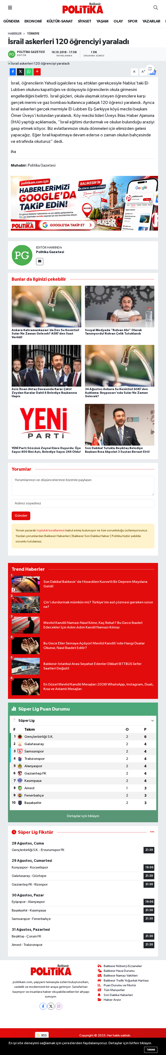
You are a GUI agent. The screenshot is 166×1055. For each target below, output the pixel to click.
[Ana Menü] (10, 8)
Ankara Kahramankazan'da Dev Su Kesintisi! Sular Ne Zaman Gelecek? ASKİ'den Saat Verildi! (45, 334)
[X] (50, 1006)
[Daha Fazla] (37, 71)
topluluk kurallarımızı (51, 530)
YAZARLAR (151, 21)
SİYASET (84, 21)
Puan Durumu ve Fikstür (120, 985)
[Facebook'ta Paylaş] (13, 71)
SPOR (132, 21)
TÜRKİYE (33, 33)
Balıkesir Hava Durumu (119, 970)
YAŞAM (102, 21)
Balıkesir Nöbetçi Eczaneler (123, 966)
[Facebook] (43, 1006)
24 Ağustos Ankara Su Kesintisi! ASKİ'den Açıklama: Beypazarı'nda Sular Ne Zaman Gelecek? (116, 393)
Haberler (15, 33)
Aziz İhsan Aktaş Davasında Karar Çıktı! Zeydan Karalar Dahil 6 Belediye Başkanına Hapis (44, 393)
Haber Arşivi (112, 999)
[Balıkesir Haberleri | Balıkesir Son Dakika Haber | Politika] (82, 7)
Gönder (21, 516)
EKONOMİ (33, 21)
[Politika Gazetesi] (22, 255)
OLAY (118, 21)
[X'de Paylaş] (20, 71)
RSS (44, 1035)
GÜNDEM (11, 21)
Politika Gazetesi (50, 252)
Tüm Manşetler (114, 990)
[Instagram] (58, 1006)
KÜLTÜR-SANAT (60, 21)
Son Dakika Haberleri (118, 995)
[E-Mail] (39, 261)
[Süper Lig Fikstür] (152, 832)
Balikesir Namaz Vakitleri (121, 975)
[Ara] (155, 8)
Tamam (151, 1050)
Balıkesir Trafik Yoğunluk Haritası (126, 980)
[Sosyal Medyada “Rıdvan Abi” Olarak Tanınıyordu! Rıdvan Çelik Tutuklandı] (120, 306)
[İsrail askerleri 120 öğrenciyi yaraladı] (83, 64)
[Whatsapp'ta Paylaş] (29, 71)
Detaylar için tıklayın (83, 816)
